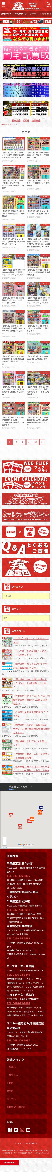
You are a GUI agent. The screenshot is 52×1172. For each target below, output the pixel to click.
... (23, 1159)
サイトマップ (17, 1143)
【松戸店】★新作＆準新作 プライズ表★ (30, 714)
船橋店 (10, 1083)
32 (36, 442)
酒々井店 (16, 120)
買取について (6, 14)
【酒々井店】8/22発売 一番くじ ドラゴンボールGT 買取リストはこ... (30, 683)
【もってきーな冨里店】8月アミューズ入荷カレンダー (31, 653)
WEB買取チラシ (21, 14)
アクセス (33, 14)
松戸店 (26, 120)
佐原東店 (36, 120)
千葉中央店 (12, 1075)
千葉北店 (11, 1067)
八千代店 (11, 1099)
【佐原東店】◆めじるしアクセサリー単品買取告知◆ (31, 756)
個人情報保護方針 (31, 1143)
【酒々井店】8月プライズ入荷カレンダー (31, 743)
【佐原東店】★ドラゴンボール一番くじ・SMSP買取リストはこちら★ (31, 768)
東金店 (10, 1091)
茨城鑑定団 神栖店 (16, 1107)
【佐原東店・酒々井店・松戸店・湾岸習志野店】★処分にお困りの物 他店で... (31, 700)
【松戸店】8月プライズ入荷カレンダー (31, 640)
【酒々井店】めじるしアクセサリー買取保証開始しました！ (31, 666)
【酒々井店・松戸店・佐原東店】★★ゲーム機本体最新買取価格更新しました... (31, 729)
